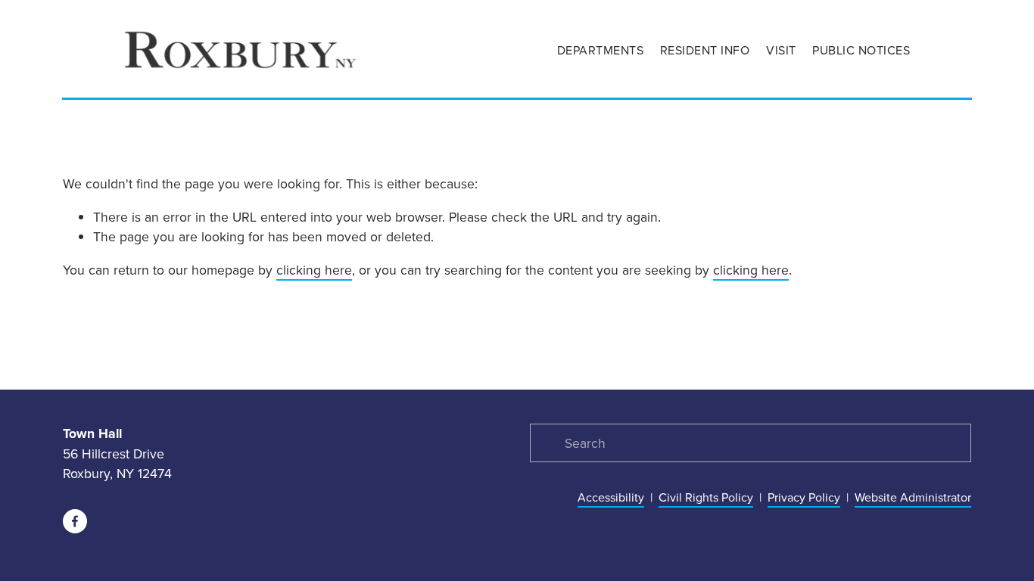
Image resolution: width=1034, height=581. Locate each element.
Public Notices (861, 50)
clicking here (314, 269)
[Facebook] (75, 521)
